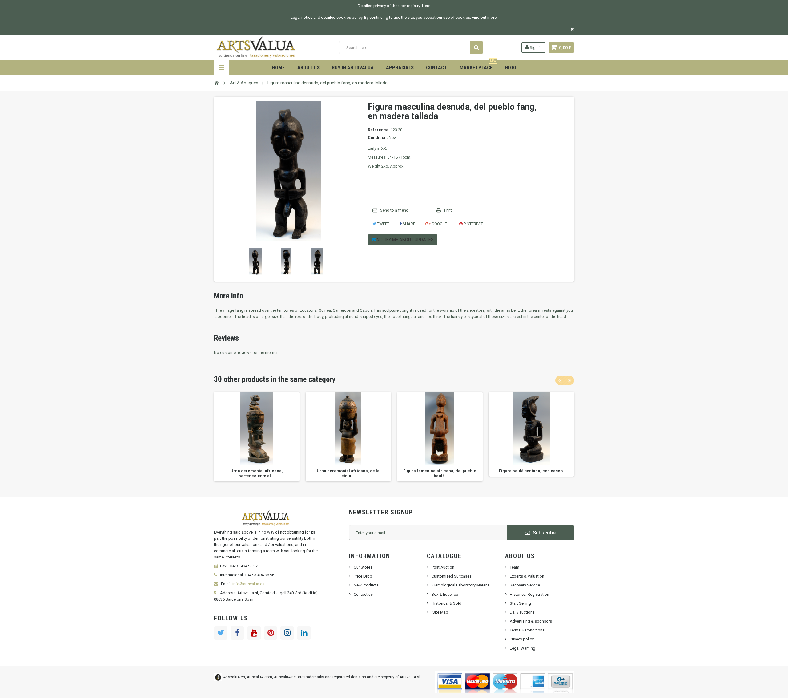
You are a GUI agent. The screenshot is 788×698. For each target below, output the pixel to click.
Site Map (440, 612)
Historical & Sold (446, 603)
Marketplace (478, 65)
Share (408, 223)
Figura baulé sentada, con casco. (531, 471)
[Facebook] (237, 633)
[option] (257, 436)
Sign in (535, 47)
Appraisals (400, 67)
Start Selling (520, 603)
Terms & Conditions (527, 630)
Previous (220, 261)
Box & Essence (445, 594)
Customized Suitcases (452, 576)
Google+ (440, 223)
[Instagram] (287, 633)
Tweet (382, 223)
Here (426, 5)
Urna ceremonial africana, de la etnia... (348, 473)
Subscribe (544, 533)
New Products (366, 585)
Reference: (379, 130)
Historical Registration (529, 594)
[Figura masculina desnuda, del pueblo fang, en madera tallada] (255, 261)
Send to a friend (394, 210)
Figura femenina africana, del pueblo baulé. (439, 473)
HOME (278, 67)
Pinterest (473, 223)
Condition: (378, 137)
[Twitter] (220, 633)
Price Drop (363, 576)
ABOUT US (308, 67)
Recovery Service (525, 585)
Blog (510, 67)
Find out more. (484, 17)
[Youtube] (254, 633)
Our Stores (363, 567)
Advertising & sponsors (531, 621)
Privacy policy (522, 639)
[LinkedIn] (304, 633)
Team (514, 567)
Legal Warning (522, 648)
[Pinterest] (270, 633)
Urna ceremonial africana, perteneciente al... (257, 473)
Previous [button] (560, 380)
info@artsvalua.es (248, 584)
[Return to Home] (216, 82)
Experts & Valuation (527, 576)
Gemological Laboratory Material (461, 585)
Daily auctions (522, 612)
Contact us (363, 594)
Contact (436, 67)
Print (448, 210)
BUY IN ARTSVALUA (353, 67)
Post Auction (443, 567)
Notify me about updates (405, 239)
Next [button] (569, 380)
